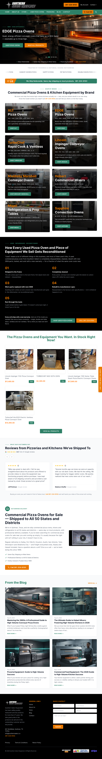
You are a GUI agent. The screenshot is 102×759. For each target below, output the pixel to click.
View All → (92, 583)
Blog (59, 12)
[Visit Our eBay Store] (81, 751)
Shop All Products (88, 45)
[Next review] (12, 457)
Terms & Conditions (21, 742)
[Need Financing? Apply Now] (66, 751)
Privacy (7, 742)
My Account (84, 5)
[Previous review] (7, 457)
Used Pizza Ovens (37, 12)
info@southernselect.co (12, 733)
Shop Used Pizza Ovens (62, 320)
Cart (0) (89, 12)
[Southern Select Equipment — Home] (21, 5)
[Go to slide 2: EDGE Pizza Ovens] (48, 57)
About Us (15, 12)
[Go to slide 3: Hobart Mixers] (51, 57)
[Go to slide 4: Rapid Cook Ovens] (53, 57)
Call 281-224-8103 (86, 320)
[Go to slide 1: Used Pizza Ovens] (46, 57)
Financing (50, 12)
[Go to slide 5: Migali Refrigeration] (55, 57)
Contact (92, 5)
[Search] (96, 12)
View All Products (51, 431)
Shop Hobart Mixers (64, 45)
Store (24, 12)
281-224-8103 (71, 5)
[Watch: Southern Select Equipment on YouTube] (83, 538)
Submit (58, 727)
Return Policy (36, 742)
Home (7, 12)
